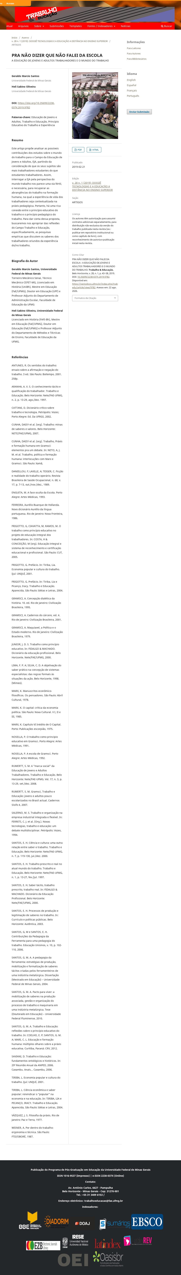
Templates (75, 26)
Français (132, 90)
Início (14, 37)
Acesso (10, 3)
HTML (95, 149)
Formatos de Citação (85, 298)
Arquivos (23, 26)
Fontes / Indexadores (100, 26)
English (131, 80)
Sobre (38, 26)
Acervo (25, 37)
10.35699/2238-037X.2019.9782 (93, 276)
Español (131, 85)
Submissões (57, 26)
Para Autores (134, 53)
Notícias (125, 26)
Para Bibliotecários (136, 58)
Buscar (167, 26)
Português (133, 95)
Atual (9, 26)
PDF (79, 149)
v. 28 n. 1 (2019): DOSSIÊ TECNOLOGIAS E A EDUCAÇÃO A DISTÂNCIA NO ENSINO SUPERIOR (60, 41)
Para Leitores (134, 48)
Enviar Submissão (139, 111)
